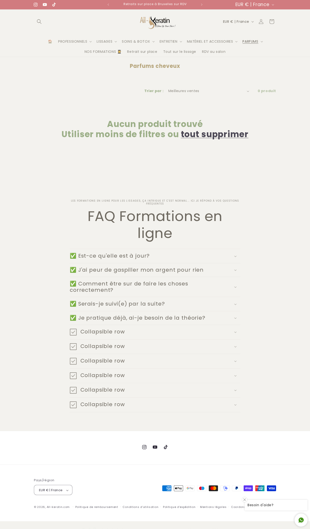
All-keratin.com (58, 507)
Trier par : (153, 90)
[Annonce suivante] (201, 4)
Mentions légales (213, 507)
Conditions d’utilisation (140, 507)
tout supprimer (214, 134)
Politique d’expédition (179, 507)
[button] (39, 21)
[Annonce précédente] (108, 4)
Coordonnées (241, 507)
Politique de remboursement (96, 507)
